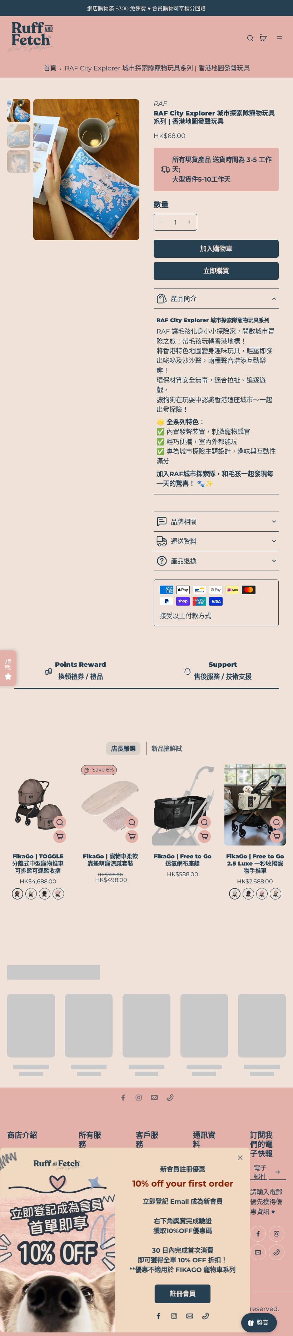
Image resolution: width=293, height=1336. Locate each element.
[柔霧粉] (262, 894)
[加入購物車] (59, 836)
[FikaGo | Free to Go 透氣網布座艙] (183, 805)
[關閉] (240, 1157)
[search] (250, 37)
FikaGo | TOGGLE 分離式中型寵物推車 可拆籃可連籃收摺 (38, 863)
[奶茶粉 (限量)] (58, 894)
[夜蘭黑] (45, 894)
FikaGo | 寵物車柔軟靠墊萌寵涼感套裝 (110, 860)
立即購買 (216, 271)
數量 (161, 204)
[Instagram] (138, 1097)
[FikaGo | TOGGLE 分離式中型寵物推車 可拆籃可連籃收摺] (38, 805)
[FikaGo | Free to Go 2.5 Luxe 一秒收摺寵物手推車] (255, 805)
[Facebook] (123, 1097)
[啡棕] (18, 894)
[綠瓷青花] (31, 894)
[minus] (161, 222)
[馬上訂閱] (277, 1172)
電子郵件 (260, 1172)
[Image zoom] (86, 169)
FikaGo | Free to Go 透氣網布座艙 (183, 860)
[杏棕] (275, 894)
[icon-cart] (263, 37)
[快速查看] (59, 822)
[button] (216, 249)
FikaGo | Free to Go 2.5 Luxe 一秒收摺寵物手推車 (255, 863)
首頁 (50, 68)
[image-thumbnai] (18, 110)
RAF (160, 103)
